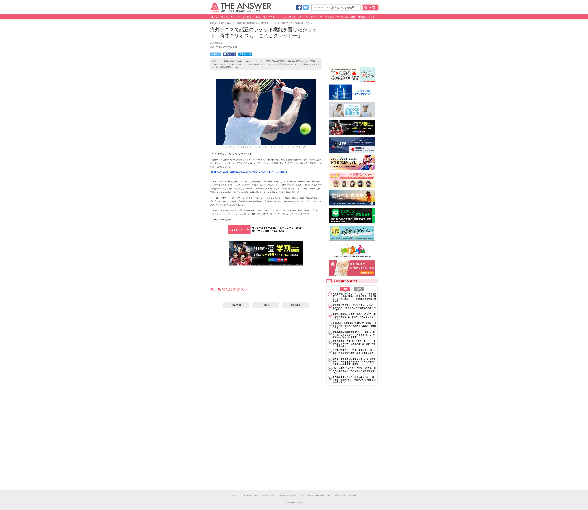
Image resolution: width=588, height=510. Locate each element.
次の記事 (237, 305)
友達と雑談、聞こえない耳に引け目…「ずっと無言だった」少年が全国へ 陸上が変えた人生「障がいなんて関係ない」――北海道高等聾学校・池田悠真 (354, 297)
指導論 (361, 17)
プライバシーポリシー (286, 495)
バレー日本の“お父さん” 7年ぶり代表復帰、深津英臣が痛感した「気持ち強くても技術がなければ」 (354, 370)
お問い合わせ (339, 495)
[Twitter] (306, 7)
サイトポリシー (267, 495)
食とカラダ (316, 17)
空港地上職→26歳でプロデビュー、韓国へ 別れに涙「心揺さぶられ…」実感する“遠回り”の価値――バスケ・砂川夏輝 (354, 334)
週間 (345, 289)
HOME (213, 23)
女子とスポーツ (271, 17)
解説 (258, 17)
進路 (353, 17)
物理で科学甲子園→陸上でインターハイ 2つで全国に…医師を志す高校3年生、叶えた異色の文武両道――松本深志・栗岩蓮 (354, 361)
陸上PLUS (248, 17)
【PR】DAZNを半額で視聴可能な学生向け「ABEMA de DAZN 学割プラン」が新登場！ (249, 172)
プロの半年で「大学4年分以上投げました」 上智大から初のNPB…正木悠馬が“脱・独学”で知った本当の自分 (354, 343)
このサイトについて (249, 495)
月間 (359, 289)
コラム (224, 17)
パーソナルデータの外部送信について (315, 495)
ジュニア (329, 17)
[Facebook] (299, 7)
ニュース (235, 17)
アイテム (303, 17)
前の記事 (295, 305)
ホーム (214, 17)
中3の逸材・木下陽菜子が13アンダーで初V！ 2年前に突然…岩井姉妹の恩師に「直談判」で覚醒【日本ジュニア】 (354, 325)
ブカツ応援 (342, 17)
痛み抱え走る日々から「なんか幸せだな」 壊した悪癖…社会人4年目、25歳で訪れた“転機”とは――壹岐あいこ (354, 379)
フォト (371, 17)
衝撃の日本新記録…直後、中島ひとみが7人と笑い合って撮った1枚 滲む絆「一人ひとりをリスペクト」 (354, 316)
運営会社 (352, 495)
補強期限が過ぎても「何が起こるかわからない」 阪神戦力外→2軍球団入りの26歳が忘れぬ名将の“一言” (354, 307)
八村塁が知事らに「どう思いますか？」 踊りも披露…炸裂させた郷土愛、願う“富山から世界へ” (354, 352)
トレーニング (289, 17)
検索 (370, 7)
